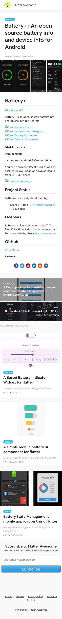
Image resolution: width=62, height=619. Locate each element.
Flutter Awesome (25, 5)
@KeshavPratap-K (43, 204)
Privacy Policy (35, 596)
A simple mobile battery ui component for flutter (25, 449)
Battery (10, 19)
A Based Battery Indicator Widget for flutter (25, 380)
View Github (12, 250)
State (7, 511)
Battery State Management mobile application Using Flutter (30, 519)
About (8, 596)
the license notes (45, 233)
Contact (20, 596)
